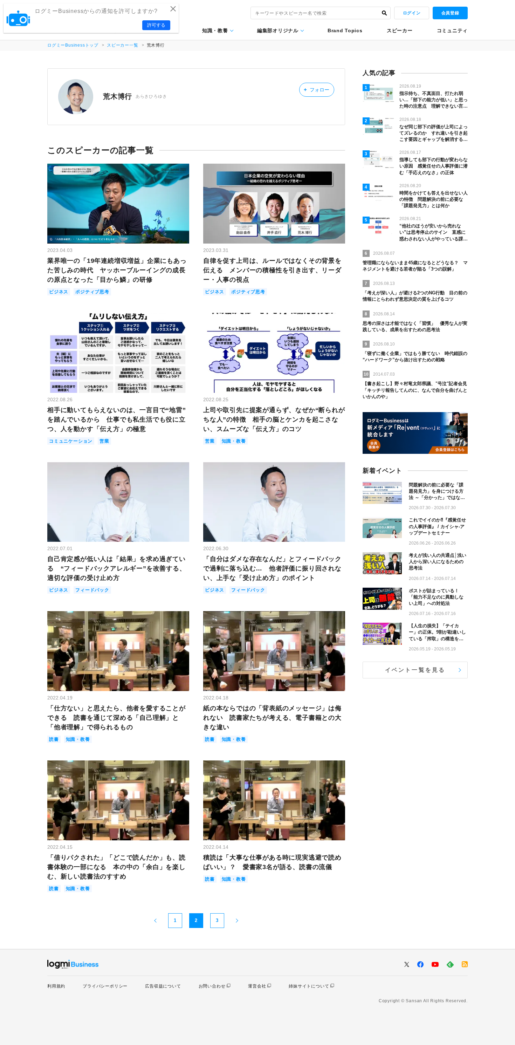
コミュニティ (452, 30)
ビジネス (58, 291)
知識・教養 (215, 30)
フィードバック (92, 590)
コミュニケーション (70, 441)
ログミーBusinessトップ (72, 45)
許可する (156, 25)
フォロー (316, 90)
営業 (104, 441)
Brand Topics (345, 30)
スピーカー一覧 (122, 45)
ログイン (411, 13)
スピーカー (400, 30)
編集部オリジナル (277, 30)
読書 (54, 739)
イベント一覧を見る (415, 670)
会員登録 (450, 13)
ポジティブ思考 (92, 291)
